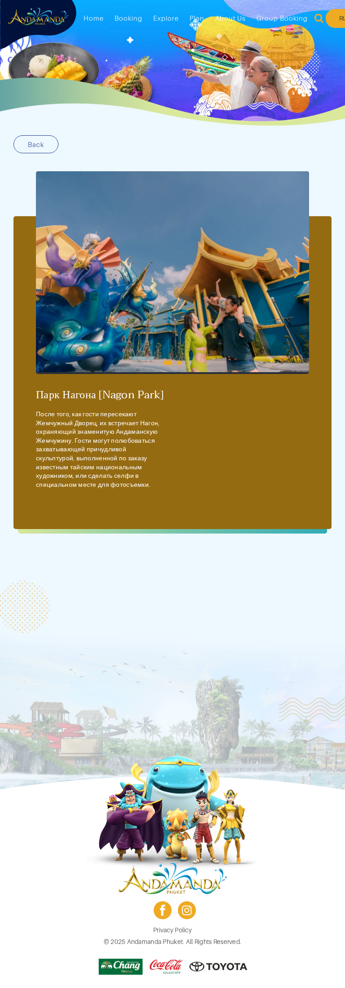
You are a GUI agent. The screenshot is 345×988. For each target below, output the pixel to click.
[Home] (38, 17)
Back (36, 144)
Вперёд (297, 273)
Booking (128, 18)
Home (94, 18)
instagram (187, 910)
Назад (48, 273)
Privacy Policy (172, 930)
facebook (163, 910)
